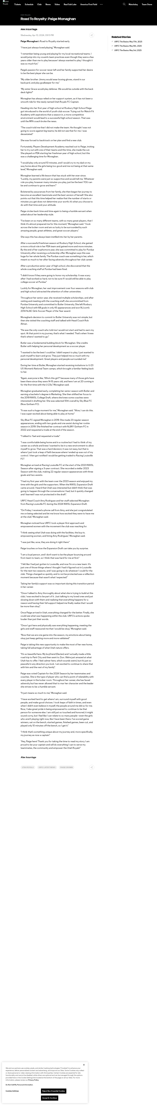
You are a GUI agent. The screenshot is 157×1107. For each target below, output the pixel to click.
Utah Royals (28, 767)
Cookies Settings (12, 1091)
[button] (101, 4)
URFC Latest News (47, 767)
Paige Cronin (66, 767)
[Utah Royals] (7, 4)
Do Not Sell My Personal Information (19, 1085)
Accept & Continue (49, 1098)
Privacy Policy (33, 1080)
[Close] (84, 1064)
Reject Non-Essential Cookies (53, 1091)
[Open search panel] (124, 4)
